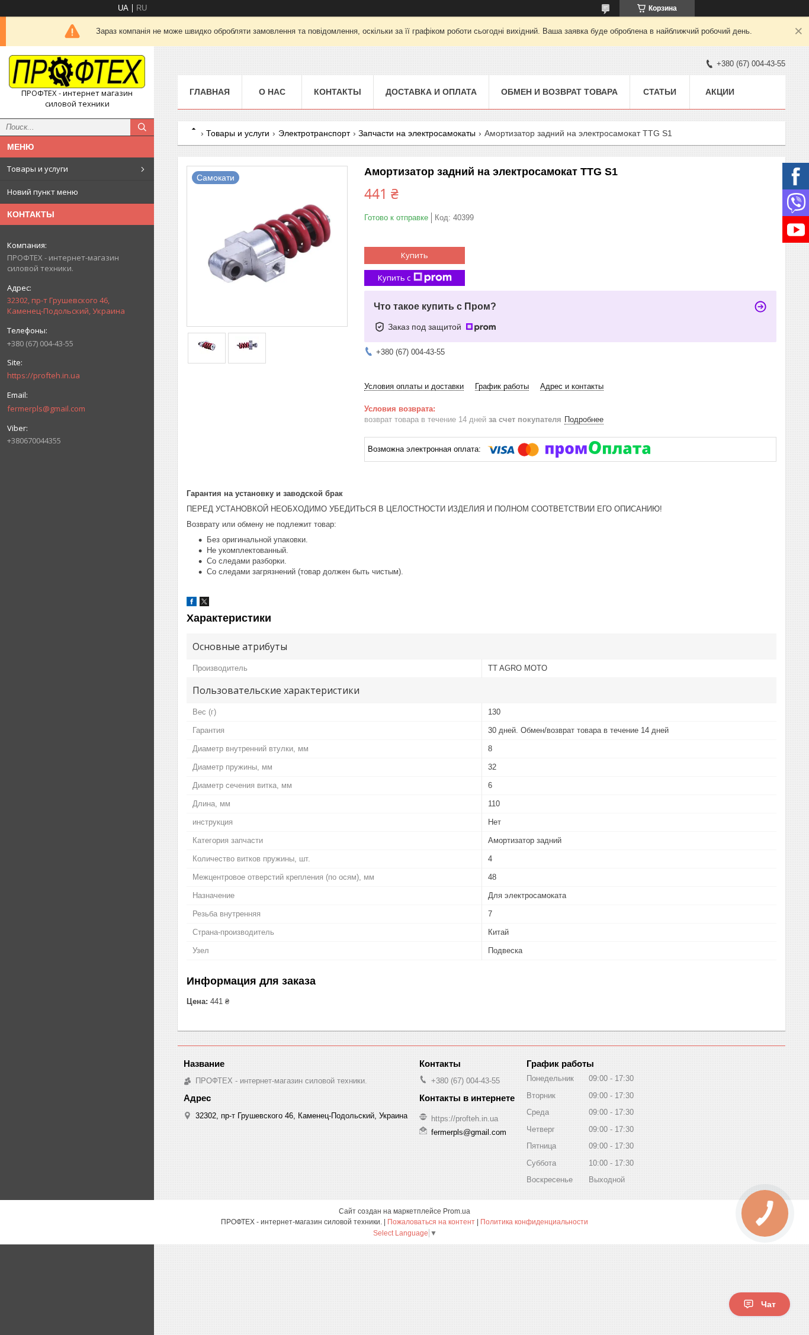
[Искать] (142, 127)
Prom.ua (456, 1211)
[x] (204, 603)
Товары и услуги (37, 168)
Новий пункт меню (42, 191)
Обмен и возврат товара (559, 91)
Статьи (659, 91)
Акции (719, 91)
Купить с (394, 277)
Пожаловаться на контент (431, 1222)
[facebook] (192, 603)
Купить (414, 255)
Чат (768, 1304)
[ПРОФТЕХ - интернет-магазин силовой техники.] (77, 71)
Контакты (337, 91)
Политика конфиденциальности (534, 1222)
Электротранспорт (314, 133)
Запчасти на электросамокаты (417, 133)
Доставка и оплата (431, 91)
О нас (272, 91)
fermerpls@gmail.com (46, 408)
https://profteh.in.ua (43, 375)
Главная (210, 91)
